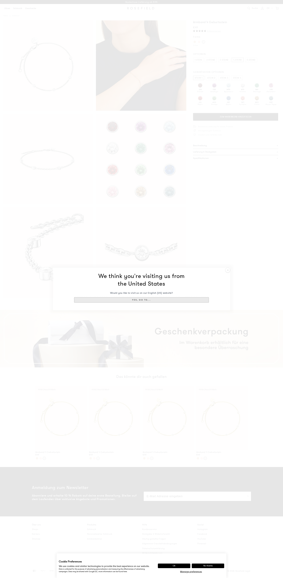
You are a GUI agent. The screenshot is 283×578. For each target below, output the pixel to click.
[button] (141, 299)
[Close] (228, 270)
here (125, 571)
